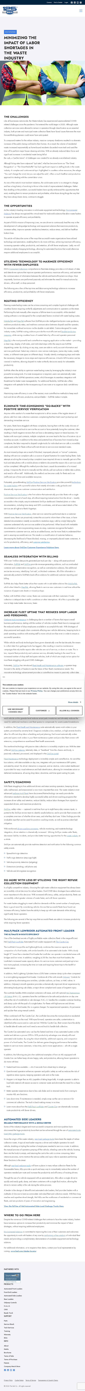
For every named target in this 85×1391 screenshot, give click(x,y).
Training (7, 1331)
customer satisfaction (41, 542)
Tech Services (9, 1328)
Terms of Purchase (10, 1359)
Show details (73, 702)
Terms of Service (31, 1380)
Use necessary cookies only (15, 710)
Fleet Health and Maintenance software (47, 665)
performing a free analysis (54, 1235)
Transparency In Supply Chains (48, 1380)
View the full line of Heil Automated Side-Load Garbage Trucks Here (34, 1206)
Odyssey (66, 977)
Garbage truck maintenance (15, 619)
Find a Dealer (58, 2)
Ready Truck (8, 1313)
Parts (5, 1321)
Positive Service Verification (44, 482)
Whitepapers (10, 32)
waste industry (72, 835)
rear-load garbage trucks (21, 1165)
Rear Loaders (8, 1299)
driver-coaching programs (27, 828)
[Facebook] (72, 2)
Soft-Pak (17, 564)
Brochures (7, 1352)
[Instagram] (81, 2)
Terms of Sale (9, 1356)
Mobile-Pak (8, 321)
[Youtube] (78, 2)
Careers (49, 2)
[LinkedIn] (75, 2)
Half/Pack (11, 941)
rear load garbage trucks (44, 1139)
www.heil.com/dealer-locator (23, 1251)
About (6, 1346)
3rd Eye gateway (18, 750)
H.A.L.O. (7, 1306)
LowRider (20, 941)
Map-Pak (20, 321)
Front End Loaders (10, 1292)
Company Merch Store (12, 1366)
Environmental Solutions (13, 1231)
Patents (6, 1363)
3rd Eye (29, 482)
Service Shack (9, 1324)
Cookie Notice (19, 1380)
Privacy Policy (37, 691)
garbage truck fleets (20, 793)
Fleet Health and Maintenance (28, 727)
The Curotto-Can (62, 941)
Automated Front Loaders (13, 1289)
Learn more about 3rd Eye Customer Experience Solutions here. (31, 547)
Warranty (7, 1334)
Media (6, 1349)
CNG (6, 1309)
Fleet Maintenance (11, 758)
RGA (5, 1338)
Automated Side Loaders (13, 1296)
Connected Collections (18, 269)
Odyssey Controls (10, 1302)
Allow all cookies (69, 711)
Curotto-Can (52, 1106)
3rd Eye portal (52, 753)
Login (66, 2)
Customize (41, 711)
